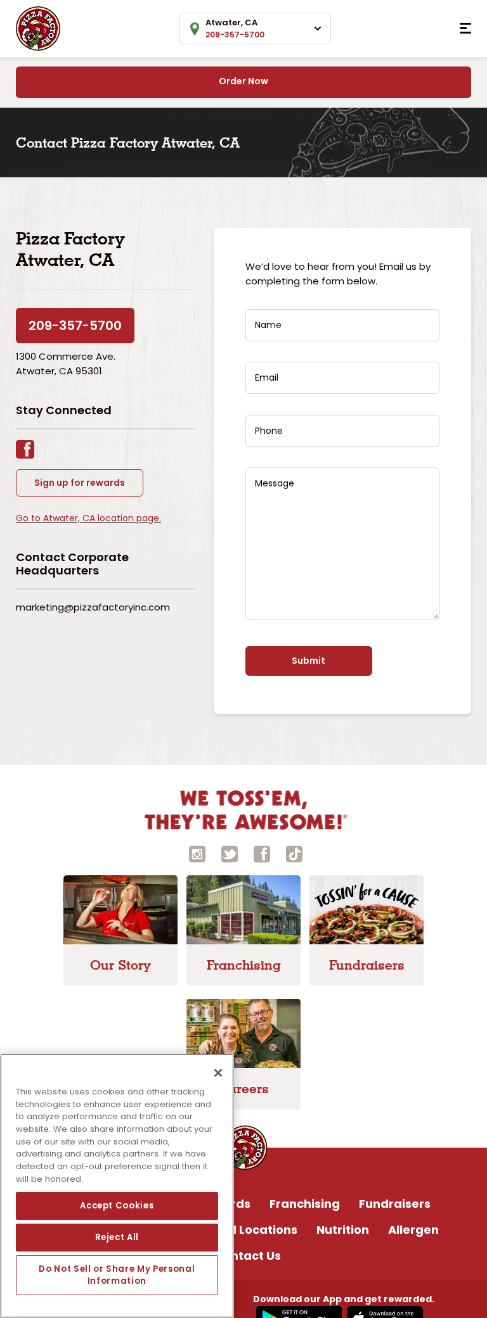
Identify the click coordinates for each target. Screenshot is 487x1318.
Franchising (304, 1204)
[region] (117, 1186)
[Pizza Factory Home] (38, 27)
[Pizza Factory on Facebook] (262, 852)
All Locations (259, 1230)
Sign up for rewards (79, 482)
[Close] (218, 1073)
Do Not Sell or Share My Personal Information (117, 1274)
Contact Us (247, 1256)
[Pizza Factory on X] (229, 852)
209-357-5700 (75, 325)
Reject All (117, 1237)
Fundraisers (395, 1204)
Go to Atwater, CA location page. (88, 518)
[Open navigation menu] (465, 28)
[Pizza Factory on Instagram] (197, 852)
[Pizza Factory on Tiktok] (294, 852)
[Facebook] (31, 448)
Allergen (413, 1230)
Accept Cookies (116, 1206)
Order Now (243, 81)
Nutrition (342, 1230)
